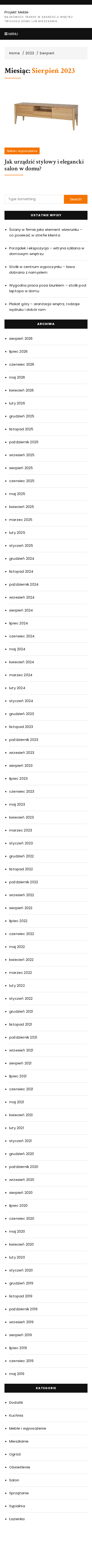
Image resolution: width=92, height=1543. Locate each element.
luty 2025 (17, 532)
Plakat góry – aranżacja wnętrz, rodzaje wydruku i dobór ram (44, 306)
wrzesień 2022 (21, 894)
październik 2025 (23, 442)
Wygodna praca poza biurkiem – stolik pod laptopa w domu (47, 288)
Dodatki (16, 1402)
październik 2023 (23, 739)
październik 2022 (23, 881)
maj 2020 (17, 1231)
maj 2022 (17, 946)
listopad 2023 (21, 726)
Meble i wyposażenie (22, 151)
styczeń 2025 (21, 545)
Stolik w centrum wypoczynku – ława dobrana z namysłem (42, 269)
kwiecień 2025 (21, 506)
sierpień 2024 (21, 610)
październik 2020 (23, 1166)
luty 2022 (17, 985)
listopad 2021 (20, 1024)
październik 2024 (23, 584)
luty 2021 (16, 1127)
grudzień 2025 (21, 416)
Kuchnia (16, 1415)
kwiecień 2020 (21, 1244)
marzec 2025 (20, 519)
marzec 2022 (20, 972)
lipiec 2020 (18, 1205)
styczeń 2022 (21, 998)
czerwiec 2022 (21, 933)
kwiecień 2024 (21, 662)
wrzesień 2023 (21, 752)
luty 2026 (17, 403)
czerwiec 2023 (21, 791)
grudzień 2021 (21, 1011)
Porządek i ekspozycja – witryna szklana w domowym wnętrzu (46, 251)
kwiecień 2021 (21, 1114)
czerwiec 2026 (21, 364)
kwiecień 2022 (21, 959)
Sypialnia (17, 1505)
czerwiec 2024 (22, 636)
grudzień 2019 (21, 1283)
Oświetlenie (19, 1467)
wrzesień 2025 (22, 454)
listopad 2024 (21, 571)
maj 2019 (17, 1373)
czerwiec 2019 (21, 1360)
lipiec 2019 (18, 1347)
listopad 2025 (21, 429)
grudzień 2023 (21, 713)
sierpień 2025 (21, 467)
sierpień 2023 (21, 765)
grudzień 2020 (21, 1153)
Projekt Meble (16, 12)
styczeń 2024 (21, 700)
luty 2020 (17, 1257)
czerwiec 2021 (21, 1089)
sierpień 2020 (21, 1192)
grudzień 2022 (21, 856)
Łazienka (17, 1518)
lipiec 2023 (18, 778)
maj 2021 (16, 1101)
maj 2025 (17, 493)
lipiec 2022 (18, 920)
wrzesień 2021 (21, 1050)
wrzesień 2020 (21, 1179)
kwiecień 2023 (21, 817)
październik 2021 (23, 1037)
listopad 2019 (21, 1296)
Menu (13, 33)
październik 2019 (23, 1309)
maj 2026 (17, 377)
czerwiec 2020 (21, 1218)
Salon (14, 1480)
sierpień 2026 (21, 338)
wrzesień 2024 (22, 597)
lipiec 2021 (18, 1076)
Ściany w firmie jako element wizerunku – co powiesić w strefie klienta (45, 232)
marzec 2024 (20, 674)
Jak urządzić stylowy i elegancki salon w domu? (44, 165)
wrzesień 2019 (21, 1321)
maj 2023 (17, 804)
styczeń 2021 (20, 1140)
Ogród (15, 1454)
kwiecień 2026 (21, 390)
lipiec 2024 (18, 623)
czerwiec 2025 (22, 480)
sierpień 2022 (21, 907)
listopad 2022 (21, 869)
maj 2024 (17, 649)
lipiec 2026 (18, 351)
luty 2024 (17, 687)
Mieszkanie (19, 1441)
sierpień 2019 (20, 1334)
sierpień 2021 (20, 1063)
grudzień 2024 (21, 558)
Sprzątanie (19, 1493)
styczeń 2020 (21, 1270)
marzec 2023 (20, 830)
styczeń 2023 (21, 843)
